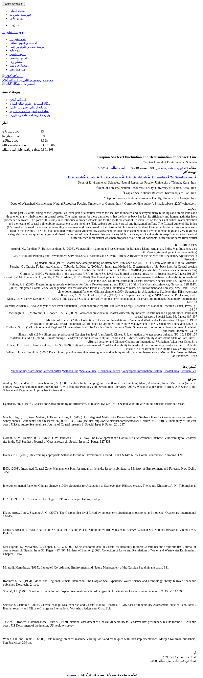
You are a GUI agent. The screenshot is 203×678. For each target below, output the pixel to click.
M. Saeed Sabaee (182, 177)
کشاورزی (16, 61)
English (14, 25)
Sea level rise (88, 371)
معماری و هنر (18, 65)
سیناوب (71, 674)
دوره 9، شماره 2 (172, 167)
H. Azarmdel (76, 177)
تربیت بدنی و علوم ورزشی (27, 46)
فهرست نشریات (20, 14)
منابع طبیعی (17, 69)
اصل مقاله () (111, 167)
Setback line (70, 371)
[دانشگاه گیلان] (12, 76)
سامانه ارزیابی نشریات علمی (28, 107)
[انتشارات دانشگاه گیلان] (18, 83)
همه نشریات (18, 39)
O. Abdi (92, 177)
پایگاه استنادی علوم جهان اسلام (30, 103)
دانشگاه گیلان (18, 100)
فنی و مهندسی (19, 58)
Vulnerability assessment (26, 371)
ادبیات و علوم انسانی (23, 42)
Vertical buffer (52, 371)
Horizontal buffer (109, 371)
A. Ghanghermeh (111, 177)
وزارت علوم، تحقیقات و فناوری (30, 115)
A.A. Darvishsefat (136, 177)
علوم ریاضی (18, 54)
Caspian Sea (188, 371)
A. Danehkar (159, 177)
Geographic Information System (142, 371)
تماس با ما (16, 18)
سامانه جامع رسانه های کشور (29, 111)
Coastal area (171, 371)
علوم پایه (15, 50)
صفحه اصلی (18, 11)
